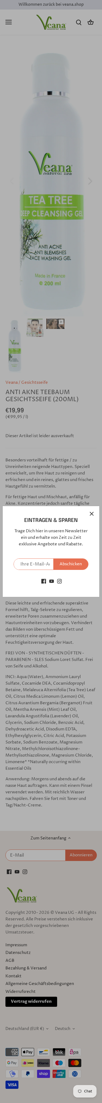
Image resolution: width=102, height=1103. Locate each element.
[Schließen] (92, 514)
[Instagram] (59, 581)
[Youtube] (51, 581)
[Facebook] (43, 581)
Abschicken (71, 564)
